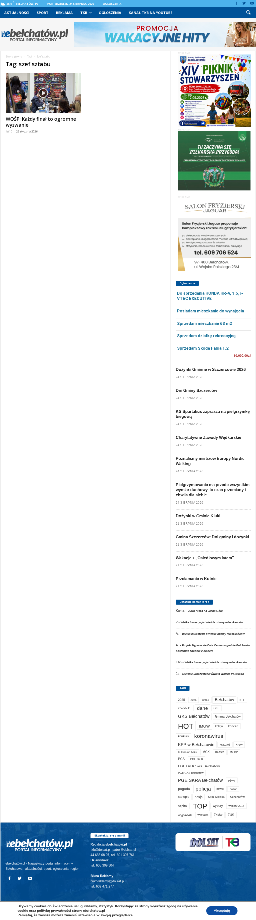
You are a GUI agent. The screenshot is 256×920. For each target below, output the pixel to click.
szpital (183, 806)
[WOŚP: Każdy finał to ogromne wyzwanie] (43, 93)
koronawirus (208, 736)
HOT (186, 726)
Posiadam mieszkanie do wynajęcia (210, 310)
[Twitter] (244, 3)
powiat (220, 788)
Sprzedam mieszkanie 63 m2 (204, 323)
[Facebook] (237, 3)
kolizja (219, 726)
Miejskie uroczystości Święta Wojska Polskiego (213, 673)
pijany (231, 780)
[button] (248, 12)
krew (239, 744)
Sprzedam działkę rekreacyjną (206, 335)
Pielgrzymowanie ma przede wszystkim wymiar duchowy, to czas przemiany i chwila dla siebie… (213, 490)
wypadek (185, 815)
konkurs (183, 736)
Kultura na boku (187, 752)
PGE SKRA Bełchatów (200, 780)
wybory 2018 (236, 805)
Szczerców (237, 797)
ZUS (231, 815)
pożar (233, 789)
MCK (206, 752)
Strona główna (14, 56)
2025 (181, 700)
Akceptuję (222, 910)
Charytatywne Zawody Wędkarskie (208, 437)
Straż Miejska (216, 796)
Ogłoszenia (112, 3)
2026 (193, 699)
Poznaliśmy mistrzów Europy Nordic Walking (210, 461)
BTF (242, 699)
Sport (42, 12)
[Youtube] (252, 3)
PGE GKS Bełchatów (191, 772)
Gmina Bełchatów (227, 716)
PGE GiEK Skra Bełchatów (199, 766)
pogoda (184, 789)
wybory (218, 806)
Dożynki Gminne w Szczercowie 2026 (211, 369)
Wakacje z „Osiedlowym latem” (205, 558)
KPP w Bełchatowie (196, 744)
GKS (216, 708)
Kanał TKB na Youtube (150, 12)
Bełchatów (224, 699)
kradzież (225, 744)
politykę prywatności (54, 910)
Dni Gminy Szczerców (196, 390)
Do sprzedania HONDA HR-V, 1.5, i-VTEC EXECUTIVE (210, 296)
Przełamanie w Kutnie (196, 579)
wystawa (203, 814)
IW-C (9, 131)
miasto (219, 752)
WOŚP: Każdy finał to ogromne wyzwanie (41, 122)
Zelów (218, 815)
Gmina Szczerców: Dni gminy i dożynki (212, 537)
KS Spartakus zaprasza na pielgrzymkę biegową (213, 414)
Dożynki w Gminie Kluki (198, 516)
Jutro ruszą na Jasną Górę (205, 610)
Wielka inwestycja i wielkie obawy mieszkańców (211, 622)
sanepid (183, 797)
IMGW (204, 726)
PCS (181, 759)
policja (203, 789)
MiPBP (234, 752)
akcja (205, 700)
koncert (233, 726)
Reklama (64, 12)
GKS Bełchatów (194, 716)
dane (202, 708)
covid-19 (185, 708)
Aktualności (16, 12)
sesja (198, 797)
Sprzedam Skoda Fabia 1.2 (203, 348)
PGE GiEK (196, 759)
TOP (200, 806)
